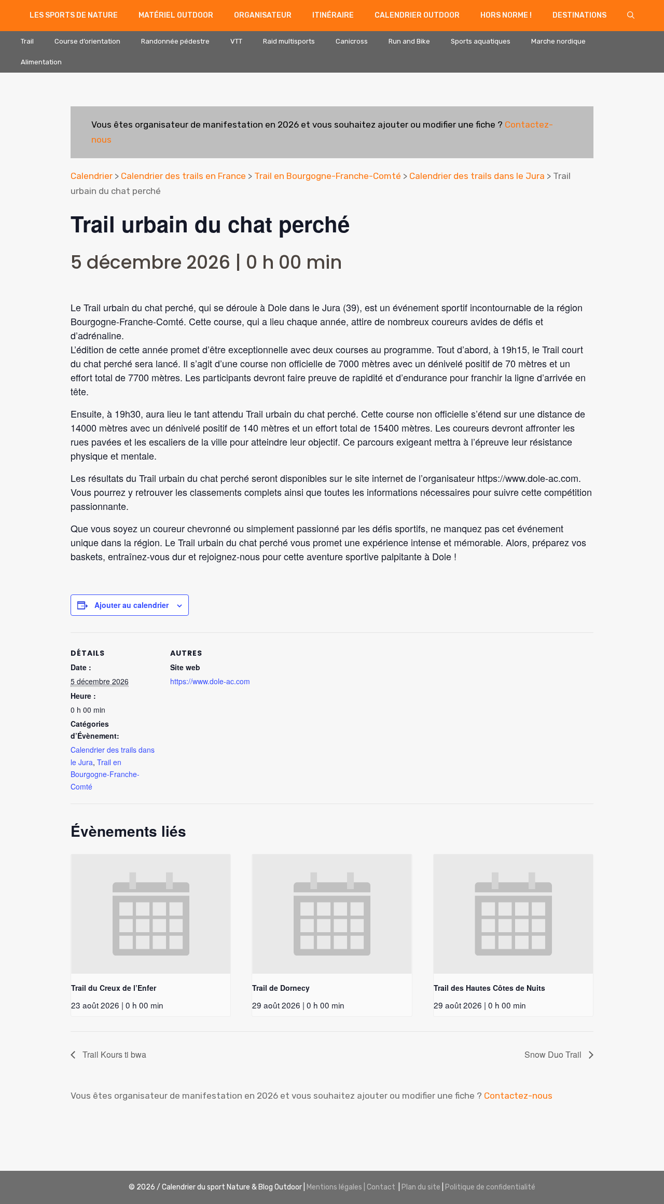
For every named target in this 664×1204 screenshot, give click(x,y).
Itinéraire (333, 15)
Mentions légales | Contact (351, 1187)
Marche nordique (558, 41)
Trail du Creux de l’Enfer (113, 987)
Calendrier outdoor (417, 15)
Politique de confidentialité (490, 1187)
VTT (236, 41)
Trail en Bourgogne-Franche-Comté (327, 176)
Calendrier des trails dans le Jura (477, 176)
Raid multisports (289, 41)
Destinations (579, 15)
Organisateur (263, 15)
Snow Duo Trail (554, 1054)
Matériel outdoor (176, 15)
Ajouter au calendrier (131, 605)
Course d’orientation (87, 41)
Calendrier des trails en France (183, 176)
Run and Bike (409, 41)
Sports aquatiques (480, 41)
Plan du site (421, 1187)
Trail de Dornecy (281, 987)
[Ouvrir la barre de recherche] (631, 15)
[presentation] (150, 914)
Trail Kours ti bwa (113, 1054)
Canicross (352, 41)
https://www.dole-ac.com (210, 681)
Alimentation (41, 62)
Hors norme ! (506, 15)
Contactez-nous (518, 1095)
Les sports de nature (74, 15)
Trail (27, 41)
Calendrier (92, 176)
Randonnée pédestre (175, 41)
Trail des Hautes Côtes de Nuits (489, 987)
